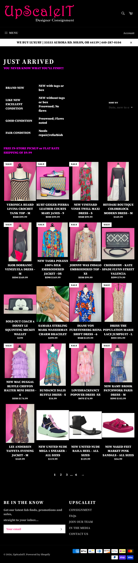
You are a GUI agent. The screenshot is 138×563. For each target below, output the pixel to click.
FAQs (72, 516)
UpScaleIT (19, 554)
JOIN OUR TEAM (81, 522)
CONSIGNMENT (80, 510)
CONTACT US (78, 534)
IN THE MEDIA (79, 528)
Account (128, 33)
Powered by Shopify (38, 554)
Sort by (113, 102)
